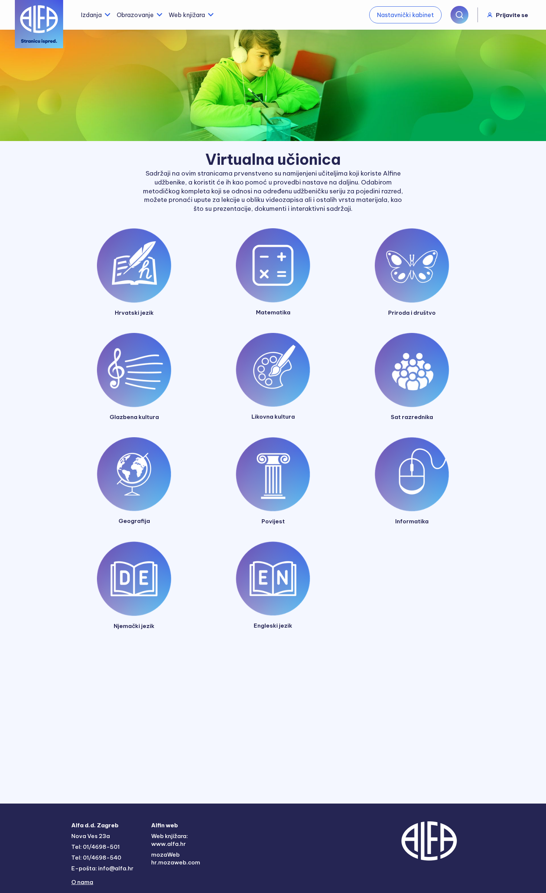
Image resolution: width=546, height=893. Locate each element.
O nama (82, 882)
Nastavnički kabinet (405, 15)
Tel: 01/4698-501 (95, 846)
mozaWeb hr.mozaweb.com (175, 858)
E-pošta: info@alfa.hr (102, 868)
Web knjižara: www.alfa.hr (169, 840)
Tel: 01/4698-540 (96, 857)
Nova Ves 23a (90, 836)
